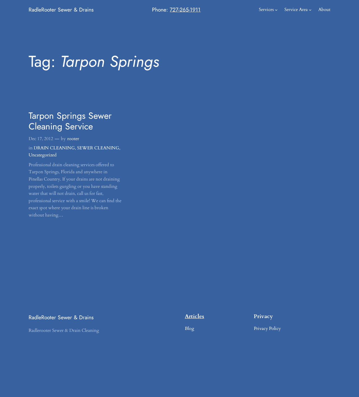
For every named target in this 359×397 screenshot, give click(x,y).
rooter (73, 139)
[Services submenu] (276, 9)
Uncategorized (43, 155)
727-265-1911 (185, 9)
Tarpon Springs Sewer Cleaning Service (70, 121)
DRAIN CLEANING (54, 148)
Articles (194, 316)
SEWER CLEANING (98, 148)
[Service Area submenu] (310, 9)
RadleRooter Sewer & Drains (61, 9)
